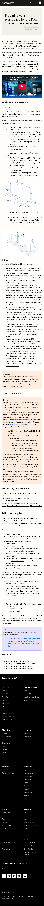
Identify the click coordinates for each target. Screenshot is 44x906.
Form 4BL (5, 700)
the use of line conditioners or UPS (22, 424)
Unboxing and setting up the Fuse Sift (19, 666)
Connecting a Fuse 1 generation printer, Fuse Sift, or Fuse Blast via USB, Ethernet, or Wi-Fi (22, 505)
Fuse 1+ (4, 710)
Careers (26, 816)
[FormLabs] (8, 3)
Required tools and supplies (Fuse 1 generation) (23, 639)
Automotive (28, 776)
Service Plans (6, 770)
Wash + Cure (28, 691)
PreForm (26, 733)
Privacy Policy (6, 896)
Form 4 (4, 691)
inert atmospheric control (21, 349)
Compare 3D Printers (9, 719)
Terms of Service (18, 896)
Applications (6, 813)
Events (4, 822)
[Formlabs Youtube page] (19, 876)
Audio (25, 799)
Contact (26, 829)
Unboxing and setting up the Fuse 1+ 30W (20, 664)
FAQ (13, 898)
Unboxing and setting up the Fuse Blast (20, 669)
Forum (4, 829)
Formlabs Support (19, 66)
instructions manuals (27, 52)
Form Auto (5, 703)
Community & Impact (31, 825)
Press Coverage (29, 822)
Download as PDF (31, 30)
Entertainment (29, 792)
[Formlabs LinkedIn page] (25, 876)
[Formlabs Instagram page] (14, 876)
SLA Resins (6, 733)
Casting (4, 753)
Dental (4, 746)
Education (27, 789)
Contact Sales (28, 846)
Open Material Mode (9, 756)
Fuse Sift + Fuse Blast (31, 697)
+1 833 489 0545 (29, 843)
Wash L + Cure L (29, 694)
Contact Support (8, 846)
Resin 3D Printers (8, 713)
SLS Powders (6, 737)
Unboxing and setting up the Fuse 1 (18, 661)
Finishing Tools (28, 700)
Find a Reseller (28, 849)
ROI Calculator (7, 825)
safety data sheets (17, 561)
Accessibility (6, 849)
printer (19, 41)
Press (25, 819)
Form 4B (5, 694)
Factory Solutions (8, 773)
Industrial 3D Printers (9, 716)
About (26, 813)
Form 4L (5, 697)
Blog (3, 816)
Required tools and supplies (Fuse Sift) (20, 641)
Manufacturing (28, 773)
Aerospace (27, 779)
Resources (5, 819)
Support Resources (8, 843)
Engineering (6, 743)
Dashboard (27, 737)
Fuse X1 (4, 707)
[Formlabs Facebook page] (4, 876)
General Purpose (7, 740)
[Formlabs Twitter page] (9, 876)
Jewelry (26, 795)
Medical (4, 749)
